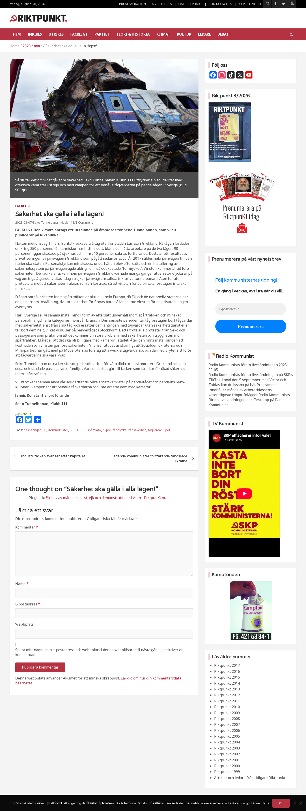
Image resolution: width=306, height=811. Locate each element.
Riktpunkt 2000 (227, 765)
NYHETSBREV (162, 4)
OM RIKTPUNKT (190, 4)
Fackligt (79, 34)
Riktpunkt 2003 (227, 748)
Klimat (163, 34)
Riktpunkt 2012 (227, 694)
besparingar (32, 430)
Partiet (102, 34)
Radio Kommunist (235, 356)
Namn (21, 583)
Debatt (224, 34)
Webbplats (24, 624)
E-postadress (27, 604)
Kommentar (26, 527)
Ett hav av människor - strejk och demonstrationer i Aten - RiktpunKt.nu (106, 497)
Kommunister (58, 430)
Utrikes (56, 34)
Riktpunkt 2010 (227, 706)
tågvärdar (155, 430)
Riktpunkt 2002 (227, 754)
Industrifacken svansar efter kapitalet (53, 456)
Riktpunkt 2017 (227, 665)
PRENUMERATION (132, 4)
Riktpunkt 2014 (227, 683)
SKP (83, 430)
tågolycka (119, 430)
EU (44, 430)
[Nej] (300, 803)
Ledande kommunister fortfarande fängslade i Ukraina (149, 458)
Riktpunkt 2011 (227, 700)
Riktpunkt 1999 (227, 771)
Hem (17, 34)
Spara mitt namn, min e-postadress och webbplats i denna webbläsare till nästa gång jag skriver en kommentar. (99, 652)
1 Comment (84, 222)
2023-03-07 (23, 222)
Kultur (184, 34)
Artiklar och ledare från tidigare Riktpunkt (249, 777)
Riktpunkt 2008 (227, 718)
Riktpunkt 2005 (227, 736)
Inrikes (35, 34)
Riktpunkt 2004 (227, 742)
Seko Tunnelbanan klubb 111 (53, 222)
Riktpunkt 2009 (227, 712)
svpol (107, 430)
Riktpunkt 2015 (227, 677)
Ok (281, 803)
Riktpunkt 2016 (227, 671)
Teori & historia (133, 34)
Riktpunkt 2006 (227, 730)
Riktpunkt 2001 (227, 760)
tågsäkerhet (137, 430)
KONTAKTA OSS (220, 4)
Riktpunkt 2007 (227, 724)
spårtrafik (94, 430)
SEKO (74, 430)
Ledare (204, 34)
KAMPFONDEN (249, 4)
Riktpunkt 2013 (227, 689)
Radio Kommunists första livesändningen (243, 364)
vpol (167, 430)
